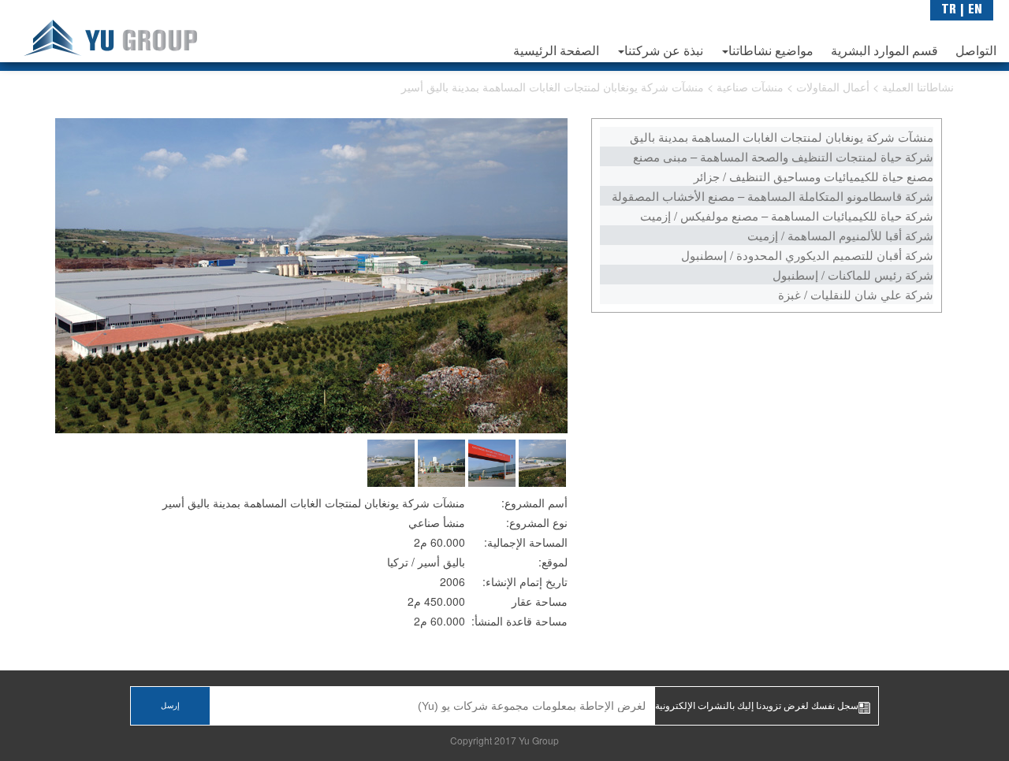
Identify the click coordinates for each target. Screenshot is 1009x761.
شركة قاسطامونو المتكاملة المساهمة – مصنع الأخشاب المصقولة (772, 195)
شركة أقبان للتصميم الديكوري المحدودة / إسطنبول (807, 255)
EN (975, 10)
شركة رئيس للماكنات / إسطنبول (853, 274)
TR (948, 10)
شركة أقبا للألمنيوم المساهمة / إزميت (840, 235)
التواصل (975, 52)
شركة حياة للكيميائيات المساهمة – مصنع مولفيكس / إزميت (786, 215)
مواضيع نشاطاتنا (771, 52)
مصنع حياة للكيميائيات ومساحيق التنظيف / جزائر (813, 176)
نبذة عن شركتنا (663, 52)
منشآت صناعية (752, 87)
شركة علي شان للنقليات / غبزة (855, 294)
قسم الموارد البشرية (884, 52)
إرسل (170, 706)
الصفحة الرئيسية (556, 52)
